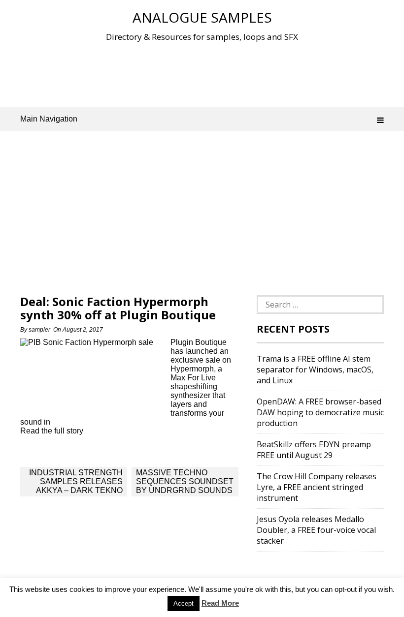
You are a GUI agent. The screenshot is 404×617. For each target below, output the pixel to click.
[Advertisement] (202, 73)
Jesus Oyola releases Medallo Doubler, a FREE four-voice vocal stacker (316, 530)
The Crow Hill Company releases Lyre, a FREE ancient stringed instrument (316, 487)
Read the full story (51, 431)
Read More (220, 603)
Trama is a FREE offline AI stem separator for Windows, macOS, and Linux (315, 369)
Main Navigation (48, 119)
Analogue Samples (202, 17)
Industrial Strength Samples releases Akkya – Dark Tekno (76, 481)
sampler (39, 329)
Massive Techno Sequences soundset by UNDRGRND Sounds (185, 481)
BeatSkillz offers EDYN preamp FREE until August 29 (314, 450)
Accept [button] (183, 603)
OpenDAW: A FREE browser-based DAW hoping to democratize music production (320, 412)
